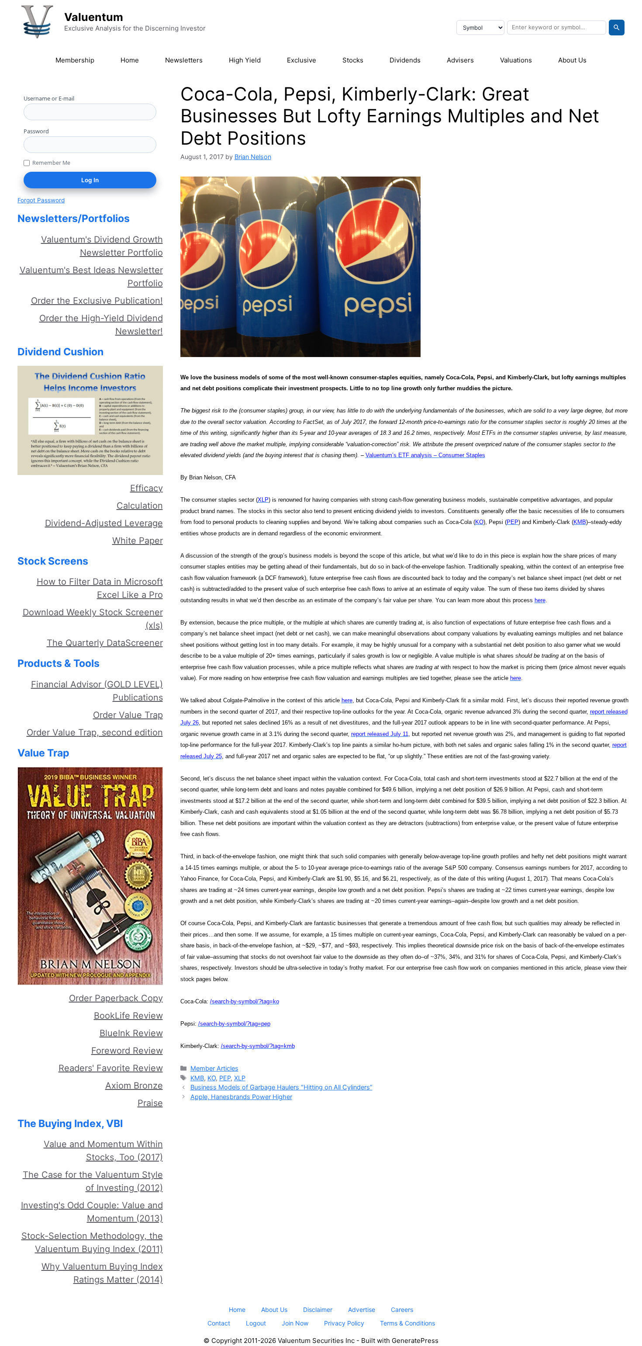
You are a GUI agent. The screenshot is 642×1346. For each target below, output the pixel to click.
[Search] (617, 27)
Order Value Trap (128, 715)
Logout (256, 1323)
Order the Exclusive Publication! (97, 300)
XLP (239, 1078)
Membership (74, 60)
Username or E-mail (49, 98)
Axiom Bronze (134, 1085)
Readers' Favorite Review (111, 1068)
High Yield (245, 60)
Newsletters (184, 60)
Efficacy (146, 488)
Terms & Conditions (407, 1323)
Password (36, 131)
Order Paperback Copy (116, 998)
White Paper (137, 540)
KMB (197, 1078)
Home (130, 60)
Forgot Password (41, 200)
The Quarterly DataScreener (105, 643)
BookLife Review (128, 1015)
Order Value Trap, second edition (95, 732)
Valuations (516, 60)
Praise (150, 1103)
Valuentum (93, 17)
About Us (572, 60)
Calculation (140, 505)
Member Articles (214, 1068)
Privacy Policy (344, 1323)
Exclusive (301, 60)
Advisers (460, 60)
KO (211, 1078)
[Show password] (153, 144)
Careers (402, 1309)
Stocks (352, 60)
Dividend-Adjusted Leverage (104, 523)
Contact (218, 1323)
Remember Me (51, 163)
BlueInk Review (131, 1033)
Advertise (361, 1309)
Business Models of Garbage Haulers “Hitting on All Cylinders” (281, 1087)
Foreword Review (127, 1050)
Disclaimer (317, 1309)
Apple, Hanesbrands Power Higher (241, 1096)
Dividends (405, 60)
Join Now (295, 1323)
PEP (225, 1078)
